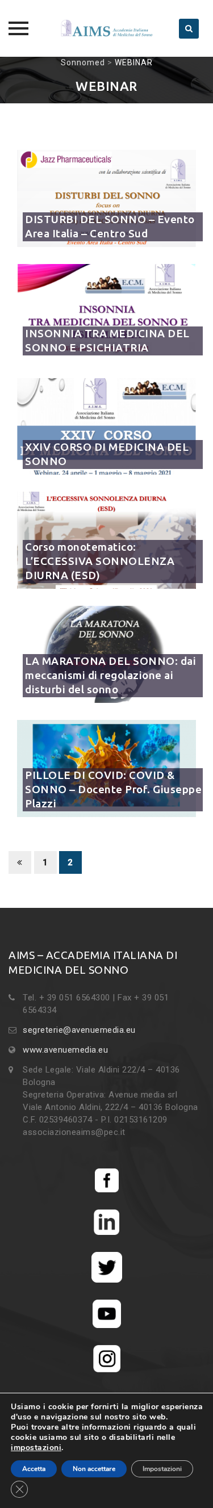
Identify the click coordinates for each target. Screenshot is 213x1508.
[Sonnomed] (107, 28)
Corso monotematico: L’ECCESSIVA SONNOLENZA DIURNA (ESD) (99, 561)
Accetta (33, 1468)
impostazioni (36, 1448)
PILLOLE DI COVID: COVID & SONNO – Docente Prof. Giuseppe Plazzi (113, 789)
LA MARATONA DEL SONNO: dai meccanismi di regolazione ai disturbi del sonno (110, 675)
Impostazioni (162, 1468)
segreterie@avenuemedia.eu (79, 1030)
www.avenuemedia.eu (65, 1050)
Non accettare (94, 1468)
